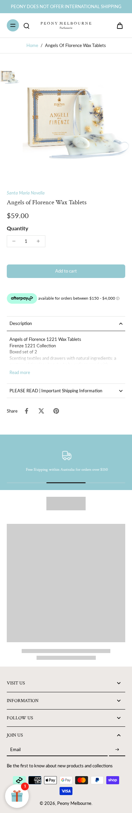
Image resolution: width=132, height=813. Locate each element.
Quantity (17, 228)
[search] (26, 25)
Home (32, 45)
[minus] (14, 241)
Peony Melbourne (74, 803)
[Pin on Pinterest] (56, 410)
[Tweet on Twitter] (41, 410)
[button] (66, 271)
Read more (19, 372)
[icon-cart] (117, 25)
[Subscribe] (117, 750)
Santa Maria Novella (26, 192)
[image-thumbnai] (10, 77)
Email (15, 749)
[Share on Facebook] (26, 410)
